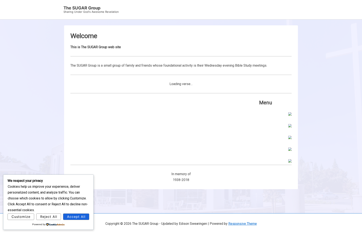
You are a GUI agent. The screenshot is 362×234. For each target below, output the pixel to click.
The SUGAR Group (82, 7)
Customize (21, 217)
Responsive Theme (242, 224)
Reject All (48, 217)
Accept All (76, 217)
